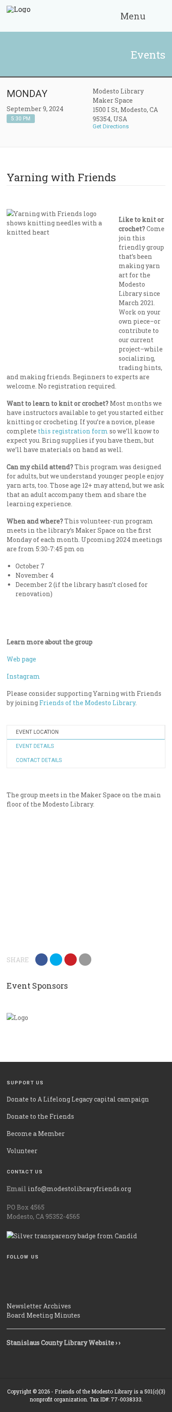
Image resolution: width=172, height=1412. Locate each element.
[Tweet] (56, 959)
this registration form (73, 431)
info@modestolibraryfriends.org (79, 1188)
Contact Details (39, 760)
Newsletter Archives (39, 1306)
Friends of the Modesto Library (87, 703)
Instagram (23, 676)
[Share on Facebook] (41, 959)
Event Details (35, 746)
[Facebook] (9, 1273)
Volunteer (22, 1151)
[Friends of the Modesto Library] (18, 16)
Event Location (37, 732)
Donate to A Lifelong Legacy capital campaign (78, 1099)
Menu (132, 16)
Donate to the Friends (40, 1116)
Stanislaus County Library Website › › (63, 1342)
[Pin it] (70, 959)
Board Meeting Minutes (43, 1315)
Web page (21, 659)
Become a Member (36, 1133)
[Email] (85, 959)
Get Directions (111, 126)
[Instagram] (9, 1289)
